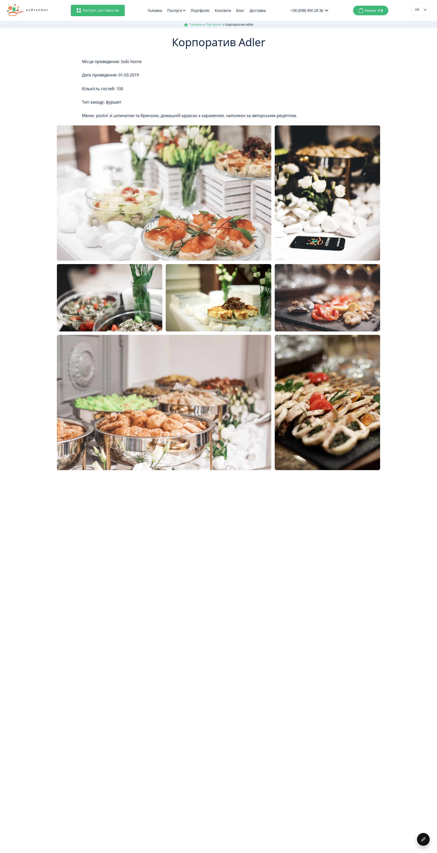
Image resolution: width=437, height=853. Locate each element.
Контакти (223, 10)
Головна (155, 10)
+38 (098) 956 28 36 (307, 10)
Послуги (174, 10)
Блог (240, 10)
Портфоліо (200, 10)
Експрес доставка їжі (101, 10)
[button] (423, 839)
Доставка (258, 10)
